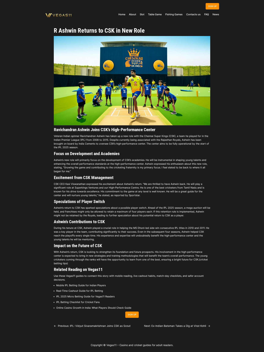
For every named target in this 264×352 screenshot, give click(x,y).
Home (121, 14)
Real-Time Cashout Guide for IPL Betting (79, 290)
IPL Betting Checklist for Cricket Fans (78, 302)
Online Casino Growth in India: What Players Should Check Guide (93, 307)
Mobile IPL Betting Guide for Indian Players (81, 285)
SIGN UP (212, 6)
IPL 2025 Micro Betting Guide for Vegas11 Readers (85, 296)
